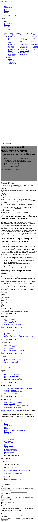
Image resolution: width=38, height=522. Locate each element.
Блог (5, 6)
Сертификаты (8, 446)
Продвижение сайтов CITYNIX (13, 479)
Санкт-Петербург (23, 470)
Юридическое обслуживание (13, 379)
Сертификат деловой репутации (14, 350)
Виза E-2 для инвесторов (24, 46)
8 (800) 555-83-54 (11, 15)
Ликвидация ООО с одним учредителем (12, 46)
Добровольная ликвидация (12, 54)
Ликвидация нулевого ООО (11, 41)
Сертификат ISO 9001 (10, 345)
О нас (6, 424)
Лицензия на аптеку (10, 390)
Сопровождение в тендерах (12, 359)
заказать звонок (5, 29)
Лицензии (7, 444)
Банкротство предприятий (12, 62)
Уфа (30, 470)
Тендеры (6, 447)
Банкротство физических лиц (13, 374)
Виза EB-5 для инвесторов (24, 53)
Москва (15, 470)
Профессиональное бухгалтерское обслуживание (19, 336)
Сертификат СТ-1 (9, 347)
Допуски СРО (8, 442)
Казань (3, 470)
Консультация (5, 169)
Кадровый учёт (8, 333)
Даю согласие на (17, 488)
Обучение (16, 410)
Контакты (7, 9)
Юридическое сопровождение (13, 378)
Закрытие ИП (12, 60)
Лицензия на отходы (10, 393)
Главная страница (6, 410)
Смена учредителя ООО (11, 376)
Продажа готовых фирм (11, 455)
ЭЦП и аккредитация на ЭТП (13, 364)
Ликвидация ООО (9, 404)
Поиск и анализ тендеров (12, 361)
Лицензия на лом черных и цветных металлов (18, 388)
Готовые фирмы (9, 452)
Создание (7, 476)
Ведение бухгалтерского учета (13, 335)
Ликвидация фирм (9, 33)
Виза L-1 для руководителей (24, 50)
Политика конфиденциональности (14, 430)
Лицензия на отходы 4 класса (13, 391)
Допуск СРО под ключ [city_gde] (14, 324)
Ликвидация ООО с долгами (11, 51)
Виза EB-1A (23, 38)
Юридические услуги (10, 449)
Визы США (19, 33)
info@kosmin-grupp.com (11, 467)
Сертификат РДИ (9, 348)
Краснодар (9, 470)
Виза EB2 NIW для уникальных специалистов (24, 42)
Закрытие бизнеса (11, 58)
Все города (7, 432)
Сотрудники (8, 7)
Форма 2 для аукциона (11, 362)
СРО (30, 33)
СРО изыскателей (9, 322)
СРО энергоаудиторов (11, 319)
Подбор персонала (9, 454)
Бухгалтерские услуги (11, 450)
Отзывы (6, 11)
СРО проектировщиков (11, 321)
